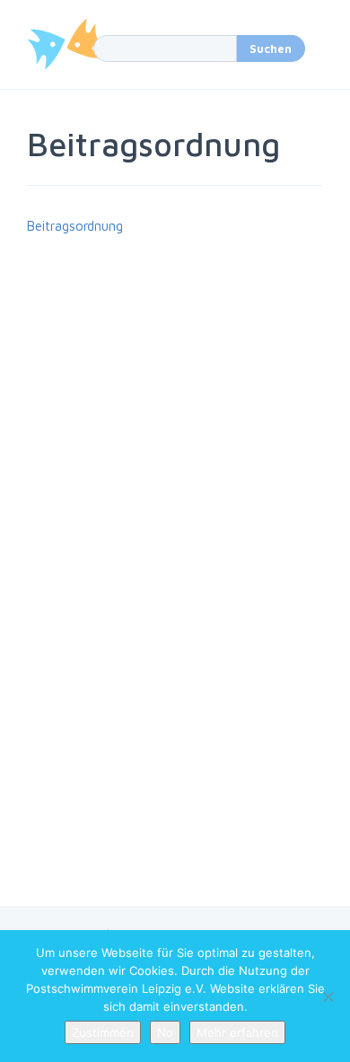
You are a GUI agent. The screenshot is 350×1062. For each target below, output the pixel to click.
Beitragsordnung (75, 225)
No (165, 1032)
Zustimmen (103, 1032)
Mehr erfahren (237, 1032)
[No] (328, 996)
